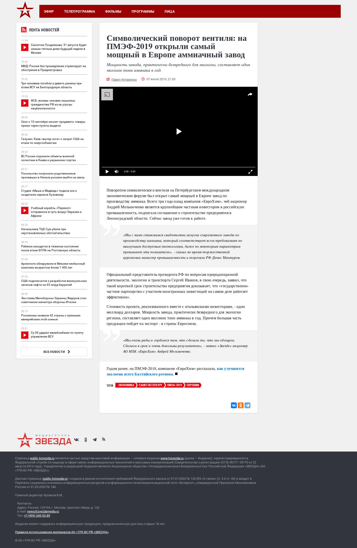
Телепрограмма (79, 11)
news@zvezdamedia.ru (43, 511)
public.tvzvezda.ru (42, 458)
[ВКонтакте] (234, 405)
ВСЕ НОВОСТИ (54, 352)
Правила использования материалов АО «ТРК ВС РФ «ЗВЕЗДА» (62, 532)
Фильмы (113, 11)
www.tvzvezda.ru (172, 458)
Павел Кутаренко (124, 79)
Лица (169, 11)
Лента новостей (44, 30)
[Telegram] (247, 405)
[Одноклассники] (241, 405)
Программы (143, 11)
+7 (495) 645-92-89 (37, 515)
